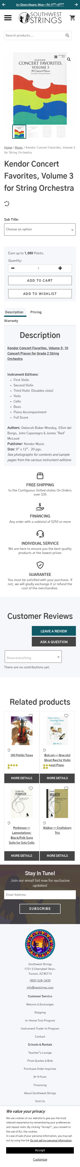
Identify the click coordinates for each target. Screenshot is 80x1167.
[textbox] (33, 658)
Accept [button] (40, 1150)
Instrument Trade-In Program (40, 1028)
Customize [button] (40, 1159)
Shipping (40, 1012)
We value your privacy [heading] (25, 1112)
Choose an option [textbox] (19, 229)
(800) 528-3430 (40, 980)
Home (8, 147)
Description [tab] (14, 312)
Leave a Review (54, 631)
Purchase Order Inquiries (40, 1069)
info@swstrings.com (40, 987)
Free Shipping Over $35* (40, 5)
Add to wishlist (40, 294)
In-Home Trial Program (40, 1020)
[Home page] (40, 18)
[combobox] (40, 229)
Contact (40, 1036)
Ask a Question (54, 642)
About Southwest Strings (40, 1093)
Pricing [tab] (36, 312)
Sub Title (11, 219)
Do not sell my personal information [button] (51, 1140)
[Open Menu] (7, 17)
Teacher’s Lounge (40, 1052)
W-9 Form (40, 1077)
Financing (40, 1085)
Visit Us (40, 1101)
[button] (69, 59)
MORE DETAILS (21, 778)
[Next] (75, 4)
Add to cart (40, 280)
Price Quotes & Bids (40, 1060)
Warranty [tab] (11, 321)
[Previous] (4, 4)
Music (19, 147)
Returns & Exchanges (40, 1004)
